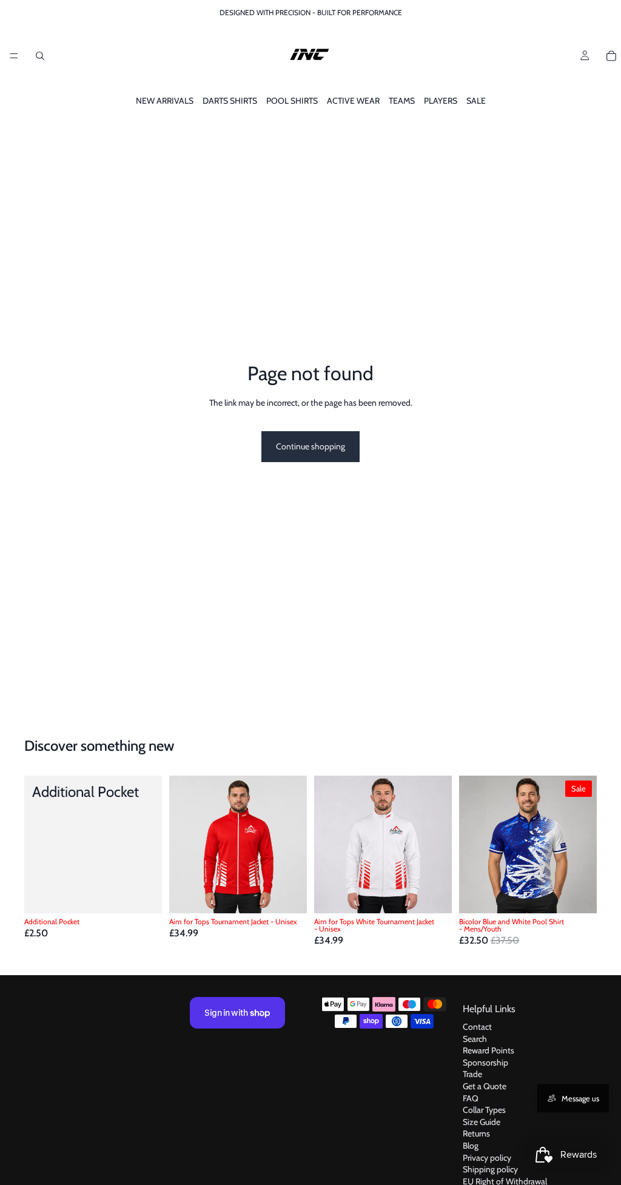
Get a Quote (484, 1086)
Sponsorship (485, 1062)
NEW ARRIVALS (164, 100)
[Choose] (288, 895)
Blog (470, 1145)
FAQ (470, 1097)
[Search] (40, 55)
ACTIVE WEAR (353, 100)
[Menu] (14, 56)
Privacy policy (487, 1157)
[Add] (143, 895)
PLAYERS (440, 100)
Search (475, 1038)
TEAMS (402, 100)
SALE (476, 100)
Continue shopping (310, 446)
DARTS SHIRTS (230, 100)
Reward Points (488, 1050)
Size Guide (481, 1121)
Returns (476, 1133)
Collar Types (484, 1109)
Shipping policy (490, 1169)
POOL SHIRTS (292, 100)
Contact (477, 1026)
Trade (472, 1074)
